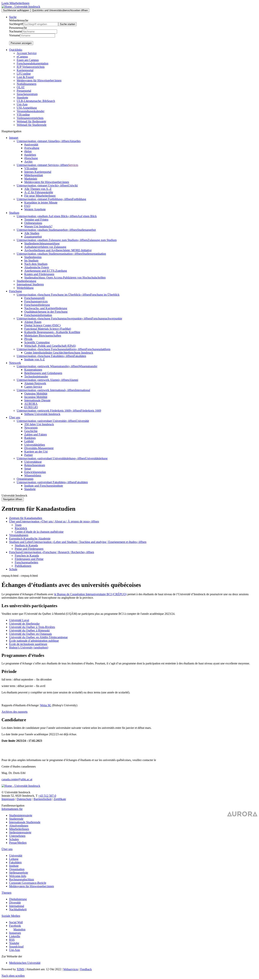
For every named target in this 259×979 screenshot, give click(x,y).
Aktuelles (75, 141)
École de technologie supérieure (28, 644)
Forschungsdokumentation (32, 63)
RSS (12, 939)
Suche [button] (12, 17)
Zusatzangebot (33, 236)
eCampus (22, 56)
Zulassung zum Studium (102, 240)
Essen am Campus (28, 60)
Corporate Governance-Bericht (27, 882)
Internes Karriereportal (37, 171)
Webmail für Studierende (31, 124)
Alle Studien (31, 233)
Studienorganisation (94, 253)
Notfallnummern (26, 83)
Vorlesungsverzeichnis (30, 118)
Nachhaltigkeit (18, 909)
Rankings (30, 437)
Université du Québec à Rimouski (29, 630)
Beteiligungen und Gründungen (43, 373)
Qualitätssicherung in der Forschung (45, 311)
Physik (28, 339)
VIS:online (23, 114)
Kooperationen (33, 369)
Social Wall (16, 922)
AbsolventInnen (18, 825)
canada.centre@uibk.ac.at (17, 779)
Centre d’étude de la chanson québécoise (39, 531)
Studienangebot (86, 229)
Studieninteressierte (20, 815)
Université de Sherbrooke (24, 623)
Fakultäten (80, 356)
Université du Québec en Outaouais (30, 633)
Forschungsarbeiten (26, 562)
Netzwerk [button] (15, 362)
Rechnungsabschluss (21, 879)
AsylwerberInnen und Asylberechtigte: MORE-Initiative (58, 250)
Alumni (73, 379)
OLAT (21, 87)
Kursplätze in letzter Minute (40, 202)
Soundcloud (16, 946)
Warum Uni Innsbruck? (38, 226)
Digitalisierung (18, 899)
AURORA (31, 403)
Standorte (22, 97)
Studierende (16, 818)
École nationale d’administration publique (34, 640)
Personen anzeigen (21, 43)
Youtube (14, 943)
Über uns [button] (14, 417)
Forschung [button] (15, 291)
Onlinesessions (33, 223)
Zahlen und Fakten (35, 434)
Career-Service (33, 386)
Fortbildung (79, 199)
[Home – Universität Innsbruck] (21, 6)
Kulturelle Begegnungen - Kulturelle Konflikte (52, 332)
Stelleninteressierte (20, 832)
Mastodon (19, 929)
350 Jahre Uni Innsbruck (39, 424)
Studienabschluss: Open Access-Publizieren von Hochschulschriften (65, 277)
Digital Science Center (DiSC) (42, 325)
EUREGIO (31, 407)
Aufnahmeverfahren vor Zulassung (45, 246)
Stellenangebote (18, 872)
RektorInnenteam (34, 465)
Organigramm (25, 478)
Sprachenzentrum (27, 94)
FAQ (27, 206)
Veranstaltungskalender (30, 111)
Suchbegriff (16, 24)
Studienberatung (26, 281)
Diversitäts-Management (38, 448)
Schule (13, 569)
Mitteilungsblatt (33, 175)
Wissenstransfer (88, 366)
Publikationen (23, 565)
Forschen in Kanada (27, 555)
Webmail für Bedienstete (31, 121)
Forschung (15, 552)
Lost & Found (25, 77)
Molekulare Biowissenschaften (42, 335)
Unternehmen (17, 835)
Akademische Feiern (36, 267)
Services (73, 165)
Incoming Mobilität (35, 397)
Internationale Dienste (37, 400)
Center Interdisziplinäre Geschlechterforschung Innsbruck (58, 352)
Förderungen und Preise (29, 559)
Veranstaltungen (18, 535)
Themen (6, 892)
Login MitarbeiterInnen (15, 3)
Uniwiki (73, 185)
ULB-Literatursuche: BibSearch (36, 101)
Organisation (16, 869)
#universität (31, 144)
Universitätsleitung (96, 458)
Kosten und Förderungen (39, 274)
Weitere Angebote (35, 209)
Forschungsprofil (34, 298)
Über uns (14, 521)
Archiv (28, 161)
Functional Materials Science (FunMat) (47, 328)
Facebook (15, 925)
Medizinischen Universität (24, 962)
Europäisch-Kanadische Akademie (29, 538)
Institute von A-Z (34, 359)
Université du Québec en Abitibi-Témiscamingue (38, 637)
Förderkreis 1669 (91, 410)
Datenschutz (24, 799)
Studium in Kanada (26, 545)
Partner (28, 455)
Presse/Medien (18, 842)
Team (18, 524)
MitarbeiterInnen (19, 829)
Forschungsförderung (37, 304)
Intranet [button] (13, 137)
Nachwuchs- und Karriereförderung (45, 308)
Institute (14, 865)
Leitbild (29, 441)
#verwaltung (31, 148)
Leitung (13, 859)
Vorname (14, 35)
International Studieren (30, 284)
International (82, 390)
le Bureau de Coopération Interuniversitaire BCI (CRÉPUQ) (90, 594)
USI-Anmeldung (27, 107)
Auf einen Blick (87, 216)
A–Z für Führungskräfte (38, 192)
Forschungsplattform (98, 349)
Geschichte (31, 431)
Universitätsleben (34, 444)
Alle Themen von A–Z (38, 188)
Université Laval (19, 620)
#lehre (28, 151)
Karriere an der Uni (36, 451)
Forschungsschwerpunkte (107, 318)
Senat (27, 468)
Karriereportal (25, 70)
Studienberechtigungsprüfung (42, 243)
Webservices (70, 969)
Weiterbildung (25, 287)
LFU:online (24, 73)
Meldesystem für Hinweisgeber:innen (39, 80)
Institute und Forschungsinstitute (43, 485)
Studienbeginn (33, 257)
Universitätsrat (33, 461)
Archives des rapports (14, 711)
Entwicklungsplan (35, 472)
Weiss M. (45, 705)
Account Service (27, 53)
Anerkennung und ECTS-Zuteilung (45, 270)
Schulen (14, 839)
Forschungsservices (36, 301)
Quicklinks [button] (15, 49)
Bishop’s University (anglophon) (28, 647)
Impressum (8, 799)
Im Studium (31, 260)
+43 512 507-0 (47, 795)
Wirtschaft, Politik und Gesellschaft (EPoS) (50, 345)
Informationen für (12, 809)
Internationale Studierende (24, 822)
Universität (82, 420)
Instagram (15, 932)
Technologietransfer (36, 376)
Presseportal (24, 90)
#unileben (30, 154)
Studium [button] (14, 212)
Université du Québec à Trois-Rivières (32, 627)
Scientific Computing (37, 342)
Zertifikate (60, 799)
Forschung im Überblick (104, 294)
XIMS (20, 969)
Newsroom (31, 427)
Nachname (15, 31)
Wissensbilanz (32, 475)
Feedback (86, 969)
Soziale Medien (11, 915)
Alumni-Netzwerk (35, 383)
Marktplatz (30, 178)
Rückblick (21, 528)
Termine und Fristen (36, 219)
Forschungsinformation (38, 315)
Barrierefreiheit (43, 799)
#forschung (31, 158)
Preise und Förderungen (29, 548)
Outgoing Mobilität (35, 393)
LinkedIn (14, 936)
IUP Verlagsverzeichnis (31, 66)
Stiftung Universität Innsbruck (42, 414)
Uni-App (22, 104)
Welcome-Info (17, 876)
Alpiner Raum (32, 321)
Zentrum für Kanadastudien (25, 518)
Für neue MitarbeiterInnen (40, 195)
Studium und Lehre (20, 542)
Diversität (15, 902)
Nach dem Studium (35, 264)
